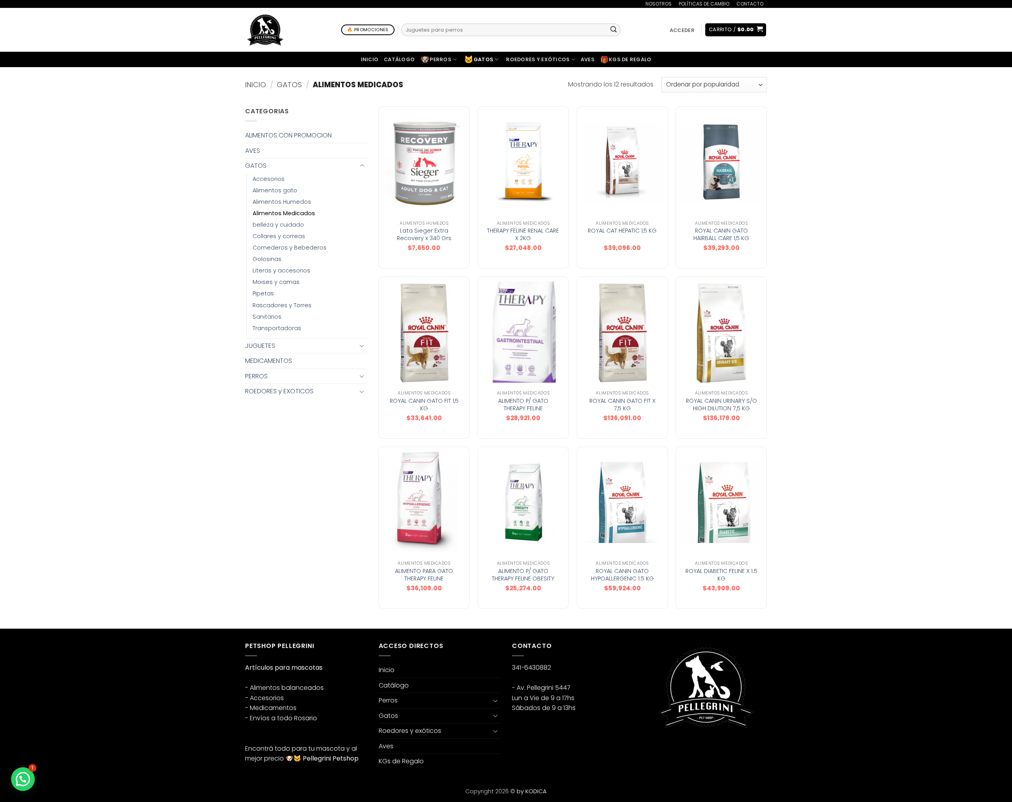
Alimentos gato (275, 190)
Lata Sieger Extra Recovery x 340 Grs (424, 234)
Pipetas (263, 293)
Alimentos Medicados (284, 213)
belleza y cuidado (278, 225)
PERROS (256, 376)
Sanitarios (267, 317)
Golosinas (267, 259)
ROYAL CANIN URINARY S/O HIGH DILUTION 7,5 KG (721, 404)
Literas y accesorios (281, 270)
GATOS (289, 85)
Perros (435, 59)
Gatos (478, 59)
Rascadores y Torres (282, 305)
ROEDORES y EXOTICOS (279, 391)
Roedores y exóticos (538, 59)
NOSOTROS (659, 3)
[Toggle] (362, 166)
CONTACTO (749, 3)
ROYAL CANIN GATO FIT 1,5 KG (424, 404)
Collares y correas (279, 236)
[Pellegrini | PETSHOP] (265, 30)
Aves (588, 59)
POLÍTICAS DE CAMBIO (704, 3)
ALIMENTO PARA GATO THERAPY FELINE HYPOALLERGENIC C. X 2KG (424, 578)
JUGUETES (260, 345)
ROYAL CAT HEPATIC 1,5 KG (622, 231)
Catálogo (399, 59)
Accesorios (269, 179)
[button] (682, 30)
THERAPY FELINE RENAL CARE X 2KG (523, 234)
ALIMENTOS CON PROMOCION (288, 135)
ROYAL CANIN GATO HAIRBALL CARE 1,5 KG (721, 234)
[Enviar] (613, 30)
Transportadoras (277, 328)
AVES (252, 150)
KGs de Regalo (625, 59)
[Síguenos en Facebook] (652, 748)
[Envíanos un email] (680, 748)
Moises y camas (276, 282)
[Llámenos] (770, 9)
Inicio (370, 59)
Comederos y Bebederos (290, 248)
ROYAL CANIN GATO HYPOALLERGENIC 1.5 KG (622, 574)
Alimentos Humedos (282, 202)
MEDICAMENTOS (268, 360)
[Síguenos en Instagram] (666, 748)
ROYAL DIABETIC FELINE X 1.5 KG (721, 574)
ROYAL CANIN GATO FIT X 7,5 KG (622, 404)
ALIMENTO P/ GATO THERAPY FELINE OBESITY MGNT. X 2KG (523, 578)
